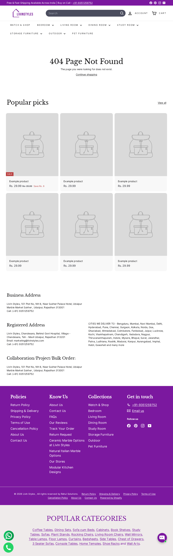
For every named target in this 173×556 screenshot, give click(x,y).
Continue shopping (86, 74)
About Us (17, 434)
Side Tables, (108, 539)
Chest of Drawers (130, 539)
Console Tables (66, 543)
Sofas (45, 534)
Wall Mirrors (133, 534)
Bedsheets (90, 539)
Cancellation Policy (24, 428)
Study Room (126, 25)
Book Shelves (120, 530)
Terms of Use (20, 422)
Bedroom (44, 25)
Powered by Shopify (111, 497)
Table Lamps (38, 539)
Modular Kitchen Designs (61, 470)
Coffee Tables (42, 530)
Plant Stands (60, 534)
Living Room (69, 25)
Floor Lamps (58, 539)
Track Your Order (61, 428)
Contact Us (18, 440)
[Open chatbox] (162, 537)
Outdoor (56, 33)
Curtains (75, 539)
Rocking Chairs (82, 534)
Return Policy (20, 405)
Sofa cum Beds (83, 530)
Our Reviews (58, 422)
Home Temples (90, 543)
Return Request (60, 434)
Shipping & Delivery (24, 411)
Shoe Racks (111, 543)
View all (162, 102)
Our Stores (57, 461)
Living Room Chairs (109, 534)
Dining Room (98, 25)
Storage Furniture (25, 33)
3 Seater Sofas (43, 543)
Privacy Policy (20, 417)
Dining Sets (63, 530)
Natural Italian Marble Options (64, 453)
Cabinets (102, 530)
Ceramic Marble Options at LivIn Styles (66, 443)
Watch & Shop (20, 25)
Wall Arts (133, 543)
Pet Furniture (82, 33)
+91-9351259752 (83, 2)
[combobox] (86, 13)
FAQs (53, 417)
